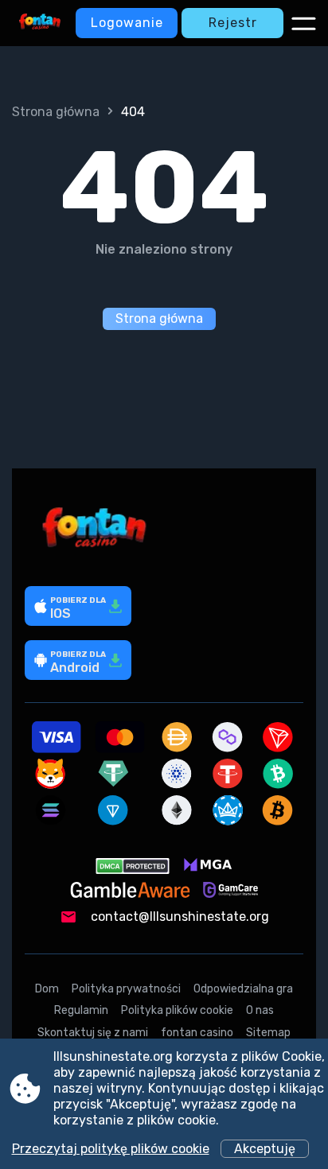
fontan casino (197, 1032)
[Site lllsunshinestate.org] (40, 23)
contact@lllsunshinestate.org (180, 916)
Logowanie (127, 22)
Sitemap (268, 1032)
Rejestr (233, 22)
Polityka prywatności (126, 989)
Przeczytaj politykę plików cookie (110, 1148)
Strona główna (56, 111)
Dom (47, 989)
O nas (260, 1010)
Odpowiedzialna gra (243, 989)
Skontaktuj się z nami (92, 1032)
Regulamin (81, 1010)
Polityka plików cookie (177, 1010)
